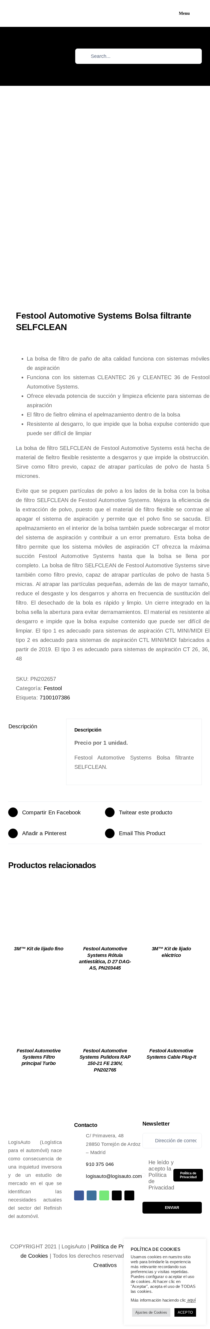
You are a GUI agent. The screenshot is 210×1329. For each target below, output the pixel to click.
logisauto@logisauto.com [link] (114, 1176)
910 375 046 (100, 1164)
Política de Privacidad (117, 1246)
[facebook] (79, 1195)
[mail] (117, 1195)
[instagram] (92, 1195)
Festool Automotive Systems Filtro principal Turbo (39, 1057)
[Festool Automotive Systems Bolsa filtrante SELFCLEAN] (105, 199)
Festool (53, 688)
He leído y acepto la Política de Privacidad (161, 1175)
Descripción (22, 726)
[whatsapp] (104, 1195)
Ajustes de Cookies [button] (151, 1312)
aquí (191, 1300)
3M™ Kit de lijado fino (38, 948)
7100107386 (55, 698)
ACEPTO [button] (185, 1312)
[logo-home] (34, 11)
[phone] (129, 1195)
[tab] (33, 726)
